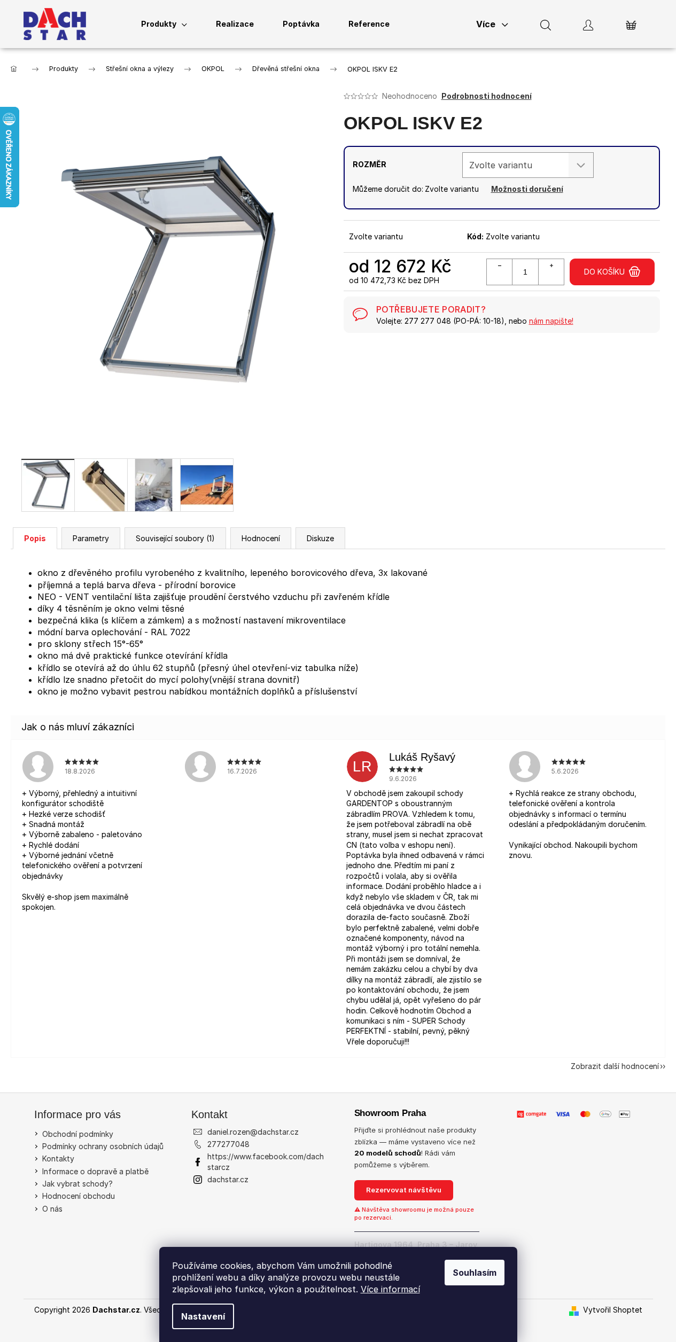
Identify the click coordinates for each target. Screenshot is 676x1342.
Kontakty (58, 1158)
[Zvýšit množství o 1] (551, 272)
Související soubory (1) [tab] (175, 538)
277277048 (228, 1144)
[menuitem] (164, 24)
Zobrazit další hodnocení (615, 1066)
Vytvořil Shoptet (612, 1309)
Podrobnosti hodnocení (486, 95)
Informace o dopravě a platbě (95, 1171)
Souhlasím (474, 1272)
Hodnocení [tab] (261, 538)
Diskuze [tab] (320, 538)
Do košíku (604, 271)
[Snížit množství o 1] (499, 272)
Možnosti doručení (527, 188)
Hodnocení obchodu (78, 1195)
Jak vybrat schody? (77, 1183)
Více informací (390, 1289)
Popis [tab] (35, 538)
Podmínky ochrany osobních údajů (103, 1146)
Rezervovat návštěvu (403, 1189)
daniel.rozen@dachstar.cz (253, 1131)
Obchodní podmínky (77, 1133)
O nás (52, 1208)
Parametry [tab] (91, 538)
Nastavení (203, 1316)
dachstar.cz (227, 1179)
